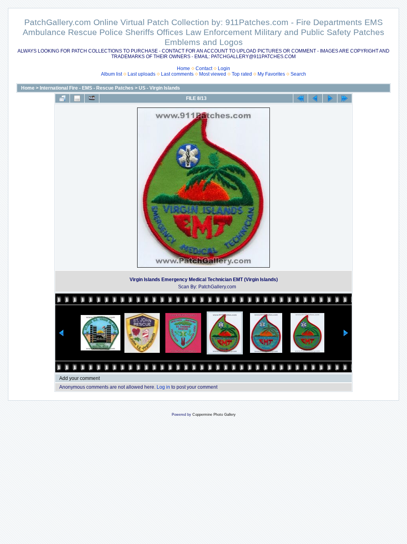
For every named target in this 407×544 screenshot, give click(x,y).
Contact (204, 68)
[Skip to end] (344, 98)
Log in (163, 387)
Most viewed (212, 74)
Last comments (177, 74)
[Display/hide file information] (77, 98)
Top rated (242, 74)
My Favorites (271, 74)
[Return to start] (300, 98)
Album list (111, 74)
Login (224, 68)
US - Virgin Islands (159, 88)
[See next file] (330, 98)
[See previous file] (315, 98)
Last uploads (141, 74)
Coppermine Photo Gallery (214, 415)
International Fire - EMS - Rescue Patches (87, 88)
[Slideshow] (92, 98)
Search (298, 74)
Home (183, 68)
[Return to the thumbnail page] (62, 98)
